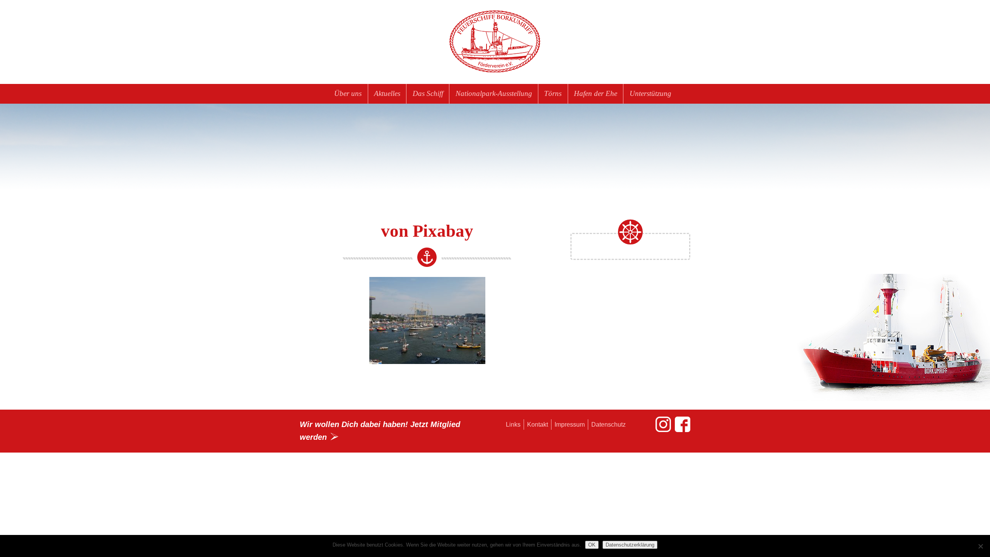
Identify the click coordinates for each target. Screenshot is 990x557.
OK (592, 545)
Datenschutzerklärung (630, 545)
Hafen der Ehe (595, 93)
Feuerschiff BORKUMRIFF (495, 41)
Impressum (570, 424)
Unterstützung (650, 93)
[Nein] (980, 546)
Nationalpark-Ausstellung (494, 93)
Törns (553, 93)
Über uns (348, 93)
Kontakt (537, 424)
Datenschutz (608, 424)
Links (513, 424)
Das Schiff (428, 93)
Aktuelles (387, 93)
